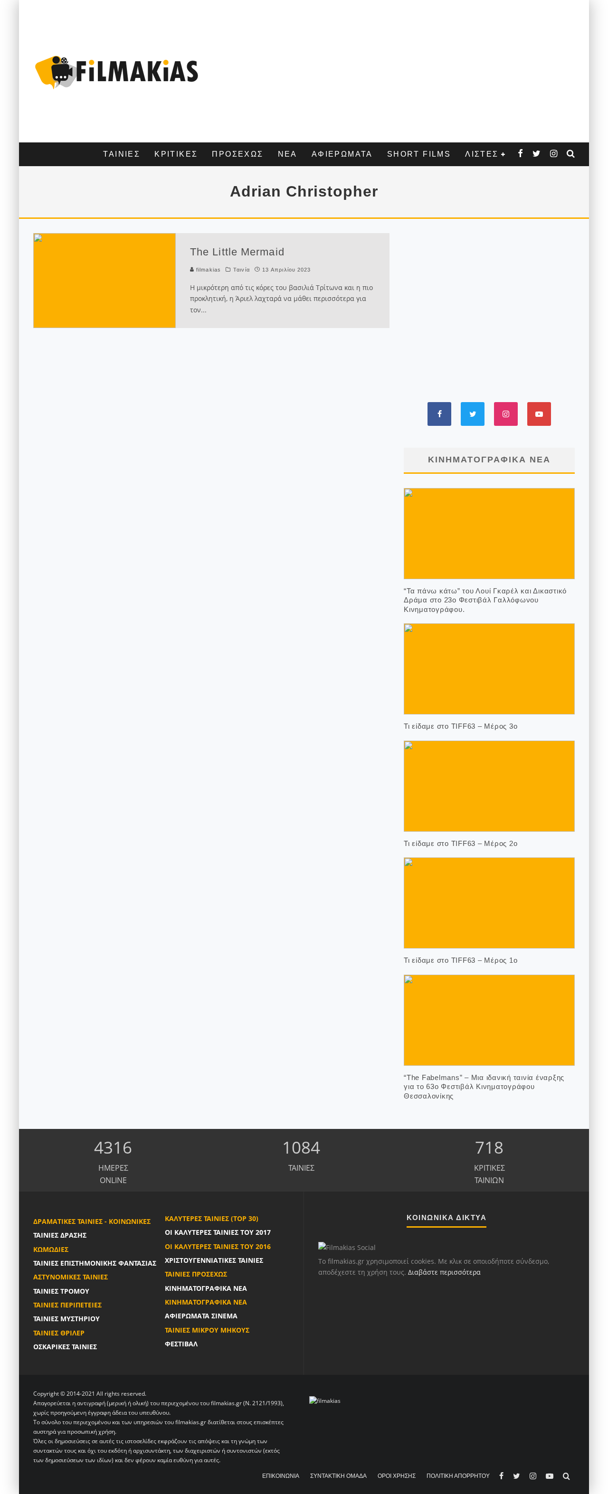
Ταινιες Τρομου (61, 1291)
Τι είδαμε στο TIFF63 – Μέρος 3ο (460, 726)
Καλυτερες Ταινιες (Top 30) (211, 1218)
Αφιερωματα (342, 154)
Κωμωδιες (50, 1249)
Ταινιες (121, 154)
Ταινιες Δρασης (59, 1235)
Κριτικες (176, 154)
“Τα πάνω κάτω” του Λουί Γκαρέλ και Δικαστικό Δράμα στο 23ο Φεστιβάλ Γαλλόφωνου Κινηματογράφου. (485, 600)
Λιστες (481, 154)
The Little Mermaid (237, 252)
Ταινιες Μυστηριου (66, 1318)
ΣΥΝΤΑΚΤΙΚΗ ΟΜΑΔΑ (338, 1476)
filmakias (207, 269)
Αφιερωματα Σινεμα (201, 1315)
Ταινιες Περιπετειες (67, 1304)
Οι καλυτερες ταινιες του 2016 (218, 1246)
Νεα (287, 154)
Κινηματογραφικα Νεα (206, 1288)
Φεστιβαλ (181, 1343)
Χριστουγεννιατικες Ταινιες (214, 1260)
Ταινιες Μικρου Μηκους (207, 1329)
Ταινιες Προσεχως (196, 1273)
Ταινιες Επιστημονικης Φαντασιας (94, 1263)
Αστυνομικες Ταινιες (70, 1276)
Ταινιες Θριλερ (59, 1332)
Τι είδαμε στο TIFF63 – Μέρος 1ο (460, 960)
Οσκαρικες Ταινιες (65, 1346)
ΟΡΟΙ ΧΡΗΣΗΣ (397, 1476)
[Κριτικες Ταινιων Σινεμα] (325, 1401)
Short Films (419, 154)
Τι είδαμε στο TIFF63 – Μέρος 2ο (460, 843)
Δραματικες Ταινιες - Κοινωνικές (92, 1221)
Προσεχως (237, 154)
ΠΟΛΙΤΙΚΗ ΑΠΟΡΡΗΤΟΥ (458, 1476)
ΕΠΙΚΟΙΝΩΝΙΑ (280, 1476)
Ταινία (241, 269)
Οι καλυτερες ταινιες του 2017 (218, 1232)
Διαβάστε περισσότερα (444, 1272)
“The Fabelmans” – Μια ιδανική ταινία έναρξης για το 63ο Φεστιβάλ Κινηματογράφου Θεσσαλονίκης (484, 1086)
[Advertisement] (392, 71)
